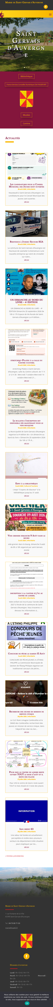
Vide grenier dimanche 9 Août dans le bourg (26, 536)
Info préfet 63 (26, 828)
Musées (26, 115)
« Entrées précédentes (14, 856)
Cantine (26, 123)
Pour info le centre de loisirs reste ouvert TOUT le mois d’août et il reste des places (26, 774)
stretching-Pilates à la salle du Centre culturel (26, 361)
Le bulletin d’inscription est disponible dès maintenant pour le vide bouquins (26, 423)
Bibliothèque (26, 76)
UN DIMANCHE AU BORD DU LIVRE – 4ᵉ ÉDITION (26, 301)
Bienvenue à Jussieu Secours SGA (26, 241)
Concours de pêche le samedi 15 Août (26, 653)
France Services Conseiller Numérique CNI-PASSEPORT (26, 84)
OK (27, 1003)
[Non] (50, 999)
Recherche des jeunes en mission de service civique (26, 712)
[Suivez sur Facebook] (46, 7)
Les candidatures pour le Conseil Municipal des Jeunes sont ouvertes (26, 185)
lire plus (26, 201)
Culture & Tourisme (31, 486)
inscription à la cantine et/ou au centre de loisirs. (26, 594)
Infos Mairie (31, 189)
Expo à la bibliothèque (26, 483)
